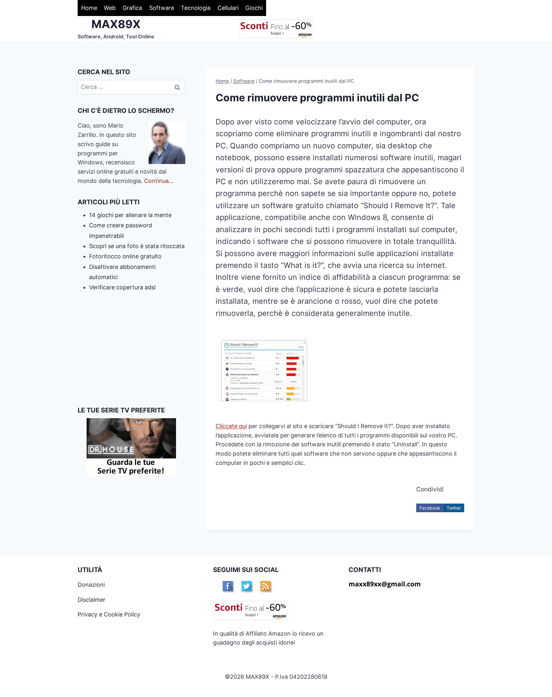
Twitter (454, 508)
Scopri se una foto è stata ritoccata (137, 246)
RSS (265, 586)
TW (246, 586)
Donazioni (91, 584)
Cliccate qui (231, 426)
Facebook (429, 508)
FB (228, 586)
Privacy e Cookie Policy (109, 614)
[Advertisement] (131, 349)
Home (89, 7)
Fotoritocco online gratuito (125, 256)
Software (161, 7)
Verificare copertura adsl (122, 287)
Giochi (254, 7)
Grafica (132, 7)
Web (110, 7)
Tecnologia (196, 7)
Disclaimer (91, 599)
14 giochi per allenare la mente (130, 215)
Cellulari (228, 7)
